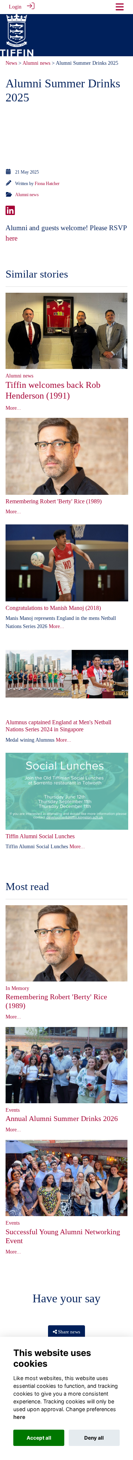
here (11, 238)
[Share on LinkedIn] (10, 212)
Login (15, 7)
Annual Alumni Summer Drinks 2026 (62, 1118)
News (11, 63)
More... (13, 408)
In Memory (17, 988)
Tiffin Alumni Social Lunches (40, 836)
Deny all (94, 1438)
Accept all (39, 1438)
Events (13, 1110)
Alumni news (36, 63)
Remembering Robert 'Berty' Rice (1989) (54, 501)
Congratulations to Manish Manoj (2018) (53, 608)
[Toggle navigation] (119, 6)
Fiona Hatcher (47, 183)
